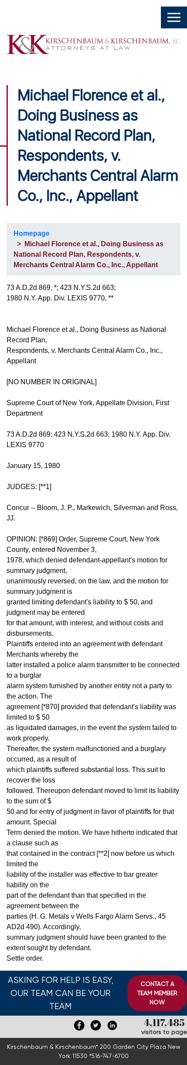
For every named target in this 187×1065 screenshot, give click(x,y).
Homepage (31, 233)
